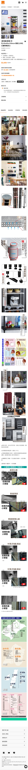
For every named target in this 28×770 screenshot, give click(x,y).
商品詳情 (3, 110)
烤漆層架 (9, 7)
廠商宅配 (6, 88)
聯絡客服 (16, 764)
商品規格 (10, 110)
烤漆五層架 (16, 7)
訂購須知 (17, 110)
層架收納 (3, 7)
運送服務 (24, 110)
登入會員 (6, 69)
